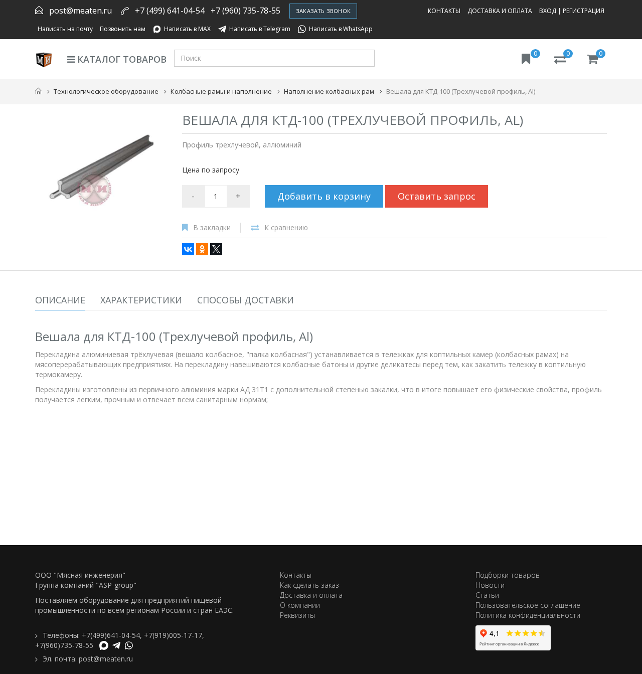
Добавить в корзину (324, 196)
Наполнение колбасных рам (329, 91)
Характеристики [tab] (141, 300)
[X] (216, 249)
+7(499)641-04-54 (111, 635)
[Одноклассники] (202, 249)
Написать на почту (65, 29)
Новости (490, 585)
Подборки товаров (507, 575)
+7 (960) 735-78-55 (245, 10)
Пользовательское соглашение (527, 605)
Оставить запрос (436, 196)
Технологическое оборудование (106, 91)
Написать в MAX (187, 29)
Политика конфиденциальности (527, 615)
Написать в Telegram (259, 29)
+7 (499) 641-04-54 (170, 10)
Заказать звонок (323, 11)
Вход (547, 11)
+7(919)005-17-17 (173, 635)
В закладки (212, 227)
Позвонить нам (122, 29)
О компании (300, 605)
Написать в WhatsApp (341, 29)
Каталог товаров (121, 59)
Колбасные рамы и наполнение (221, 91)
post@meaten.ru (80, 10)
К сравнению (286, 227)
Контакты (444, 11)
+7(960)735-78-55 (64, 645)
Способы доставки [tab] (245, 300)
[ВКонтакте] (188, 249)
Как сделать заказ (309, 585)
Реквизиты (297, 615)
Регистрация (583, 11)
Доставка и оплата (499, 11)
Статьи (487, 595)
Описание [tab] (60, 300)
